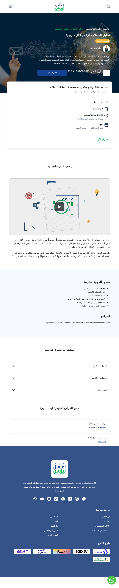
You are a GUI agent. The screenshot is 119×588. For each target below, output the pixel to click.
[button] (10, 6)
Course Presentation (97, 427)
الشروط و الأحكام (51, 530)
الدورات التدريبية (93, 29)
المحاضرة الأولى (99, 366)
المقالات (55, 521)
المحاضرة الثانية (99, 378)
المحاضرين (54, 517)
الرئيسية (106, 29)
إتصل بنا (106, 521)
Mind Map (102, 441)
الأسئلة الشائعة (52, 535)
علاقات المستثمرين (102, 526)
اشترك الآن (103, 139)
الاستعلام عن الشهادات (101, 530)
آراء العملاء (54, 526)
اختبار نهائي (102, 390)
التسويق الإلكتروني (103, 41)
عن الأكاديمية (105, 517)
